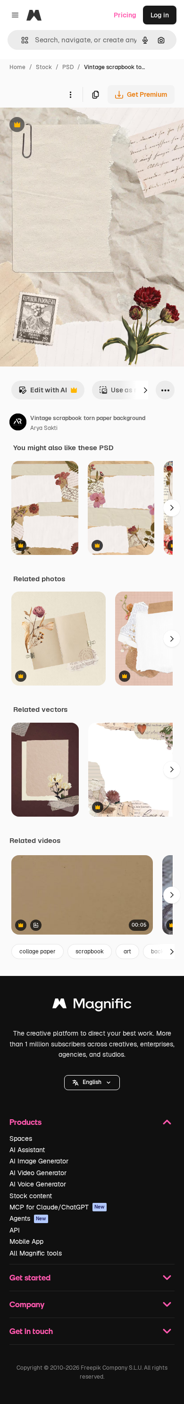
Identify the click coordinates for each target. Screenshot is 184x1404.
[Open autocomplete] (21, 40)
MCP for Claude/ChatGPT (57, 1207)
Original (60, 125)
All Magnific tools (35, 1253)
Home (17, 67)
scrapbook (89, 951)
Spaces (20, 1138)
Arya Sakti (44, 428)
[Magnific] (92, 1005)
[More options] (70, 94)
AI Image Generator (38, 1161)
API (14, 1230)
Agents (27, 1218)
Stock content (30, 1196)
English (92, 1082)
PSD (68, 67)
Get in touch (31, 1331)
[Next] (145, 390)
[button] (92, 1082)
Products (25, 1122)
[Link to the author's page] (17, 423)
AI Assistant (27, 1150)
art (127, 951)
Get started (29, 1277)
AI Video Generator (38, 1173)
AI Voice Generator (37, 1184)
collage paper (37, 951)
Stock (44, 67)
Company (26, 1304)
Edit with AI (42, 392)
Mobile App (26, 1241)
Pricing (125, 15)
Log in (160, 15)
